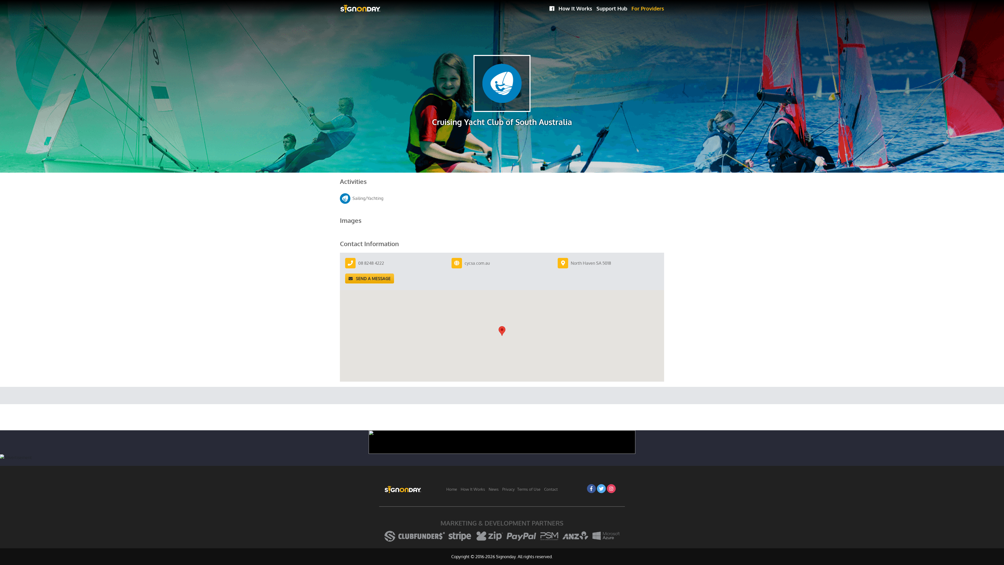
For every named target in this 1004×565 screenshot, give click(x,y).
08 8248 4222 (371, 263)
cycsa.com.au (477, 263)
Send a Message (372, 278)
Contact (551, 489)
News (494, 489)
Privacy (508, 489)
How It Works (575, 8)
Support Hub (611, 8)
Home (451, 489)
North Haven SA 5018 (591, 263)
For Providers (647, 8)
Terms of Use (528, 489)
